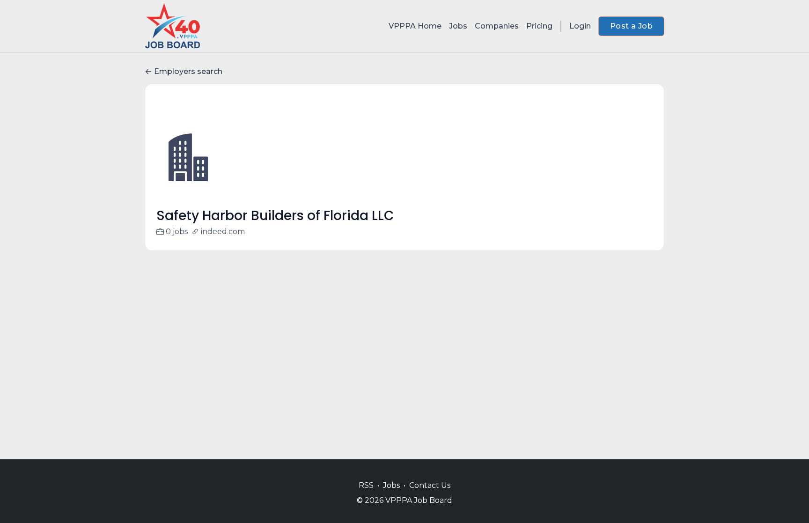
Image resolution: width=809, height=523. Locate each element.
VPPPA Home (415, 26)
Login (580, 26)
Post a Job (631, 26)
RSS (366, 485)
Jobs (458, 26)
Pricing (539, 26)
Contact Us (429, 485)
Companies (497, 26)
